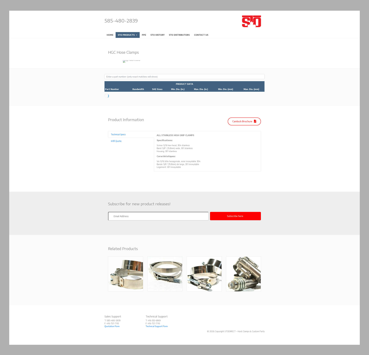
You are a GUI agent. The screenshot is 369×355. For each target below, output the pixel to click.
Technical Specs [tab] (118, 134)
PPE (144, 35)
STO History (157, 35)
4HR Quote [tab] (116, 141)
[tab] (184, 84)
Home (110, 35)
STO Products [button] (126, 35)
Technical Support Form (157, 326)
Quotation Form (112, 326)
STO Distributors (179, 35)
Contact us (201, 35)
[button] (244, 121)
